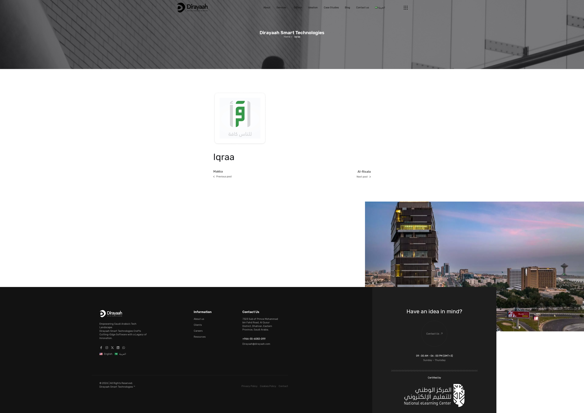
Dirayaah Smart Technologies (116, 386)
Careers (198, 330)
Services (281, 7)
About (266, 7)
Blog (347, 7)
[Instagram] (106, 347)
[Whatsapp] (123, 347)
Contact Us (432, 333)
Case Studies (331, 7)
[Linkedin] (118, 347)
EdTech (298, 7)
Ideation (313, 7)
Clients (198, 324)
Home (287, 36)
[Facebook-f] (101, 347)
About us (199, 319)
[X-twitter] (112, 347)
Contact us (362, 7)
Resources (200, 336)
